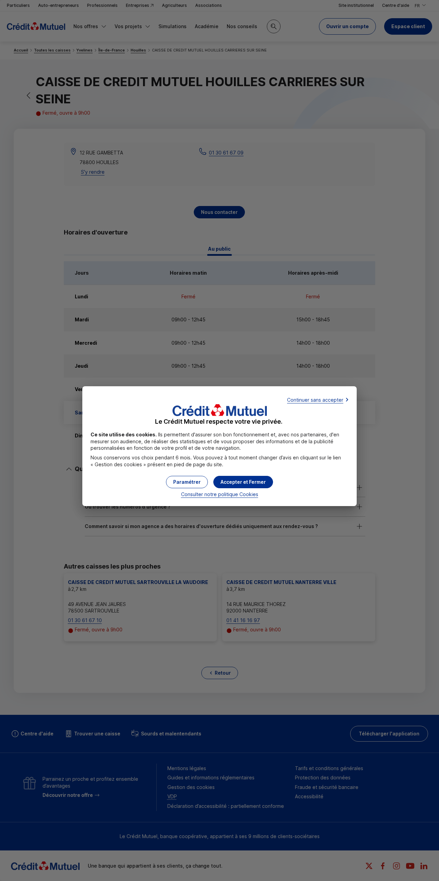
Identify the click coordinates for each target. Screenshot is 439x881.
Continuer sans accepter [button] (315, 400)
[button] (243, 482)
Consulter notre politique (219, 494)
